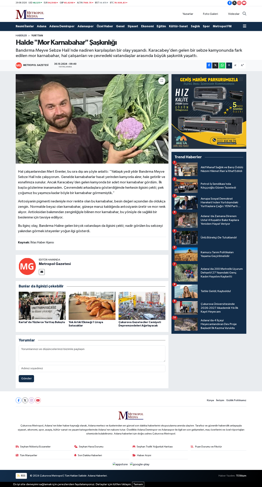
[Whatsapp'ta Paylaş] (222, 65)
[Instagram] (31, 400)
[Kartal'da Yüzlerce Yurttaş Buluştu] (42, 305)
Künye (210, 400)
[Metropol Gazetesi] (27, 266)
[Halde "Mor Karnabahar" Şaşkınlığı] (92, 119)
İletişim (220, 400)
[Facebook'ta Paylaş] (209, 65)
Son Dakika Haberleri (90, 455)
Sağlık (195, 26)
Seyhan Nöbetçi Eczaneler (35, 446)
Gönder (26, 378)
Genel (120, 26)
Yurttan (37, 35)
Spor (206, 26)
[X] (25, 400)
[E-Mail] (42, 272)
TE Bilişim (241, 475)
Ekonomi (147, 26)
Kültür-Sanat (178, 26)
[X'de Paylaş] (215, 65)
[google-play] (139, 464)
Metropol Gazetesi (55, 264)
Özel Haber (105, 26)
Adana (41, 26)
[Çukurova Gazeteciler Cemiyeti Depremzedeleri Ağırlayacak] (142, 305)
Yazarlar (188, 14)
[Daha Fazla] (229, 65)
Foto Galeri (210, 14)
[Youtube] (38, 400)
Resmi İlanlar (25, 26)
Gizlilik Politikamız (236, 400)
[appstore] (120, 464)
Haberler (21, 35)
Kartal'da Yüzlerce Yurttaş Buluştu (42, 322)
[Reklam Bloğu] (208, 111)
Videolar (234, 14)
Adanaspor (86, 26)
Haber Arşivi (144, 455)
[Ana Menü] (244, 26)
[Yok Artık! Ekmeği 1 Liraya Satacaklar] (92, 305)
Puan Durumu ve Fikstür (208, 446)
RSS (22, 475)
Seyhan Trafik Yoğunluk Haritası (155, 446)
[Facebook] (19, 400)
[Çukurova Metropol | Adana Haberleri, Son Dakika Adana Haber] (30, 14)
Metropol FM (222, 26)
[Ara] (244, 14)
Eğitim (161, 26)
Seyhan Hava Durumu (91, 446)
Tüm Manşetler (28, 455)
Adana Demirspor (62, 26)
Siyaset (133, 26)
